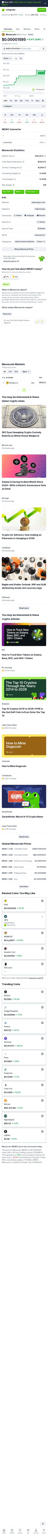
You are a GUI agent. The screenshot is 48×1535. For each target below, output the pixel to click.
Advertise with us (10, 261)
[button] (38, 202)
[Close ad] (42, 916)
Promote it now (35, 978)
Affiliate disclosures (9, 367)
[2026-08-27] (43, 101)
